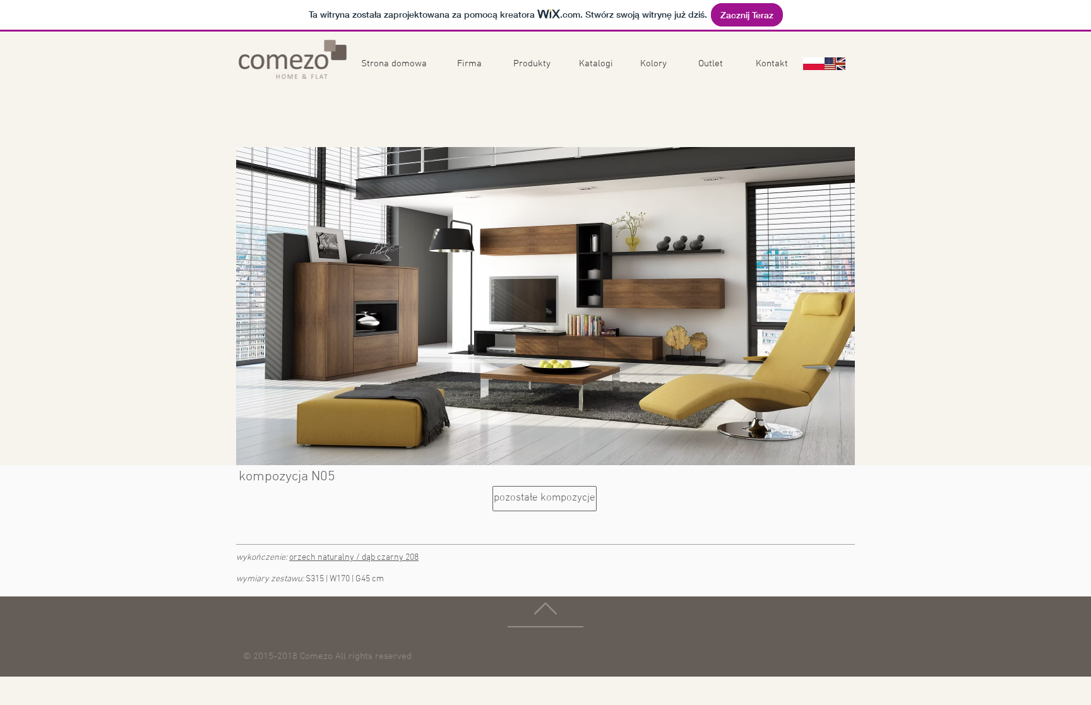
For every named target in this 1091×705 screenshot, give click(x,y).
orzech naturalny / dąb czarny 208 (354, 557)
